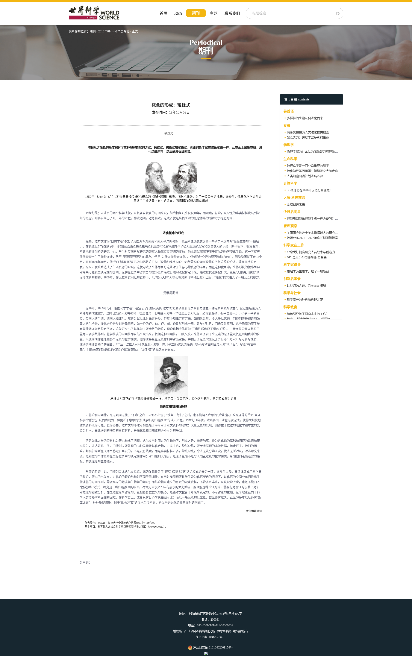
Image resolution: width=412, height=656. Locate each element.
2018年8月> (106, 31)
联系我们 (232, 13)
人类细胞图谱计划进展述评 (305, 176)
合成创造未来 (296, 204)
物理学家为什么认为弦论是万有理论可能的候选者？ (321, 151)
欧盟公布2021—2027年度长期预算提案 (312, 238)
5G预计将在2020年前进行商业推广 (310, 190)
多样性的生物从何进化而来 (305, 118)
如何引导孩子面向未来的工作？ (308, 314)
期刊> (93, 31)
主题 (214, 13)
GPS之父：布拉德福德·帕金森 (307, 257)
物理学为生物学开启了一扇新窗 (308, 271)
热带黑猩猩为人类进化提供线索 (308, 132)
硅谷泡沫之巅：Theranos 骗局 (306, 285)
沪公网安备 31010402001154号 (212, 647)
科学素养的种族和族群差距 (305, 299)
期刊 (196, 13)
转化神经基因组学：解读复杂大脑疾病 (312, 171)
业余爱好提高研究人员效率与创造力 (311, 252)
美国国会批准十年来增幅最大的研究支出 (314, 232)
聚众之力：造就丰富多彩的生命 (308, 137)
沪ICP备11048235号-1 (210, 637)
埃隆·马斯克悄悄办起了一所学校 (308, 319)
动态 (178, 13)
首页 (163, 13)
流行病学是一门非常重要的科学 (308, 165)
